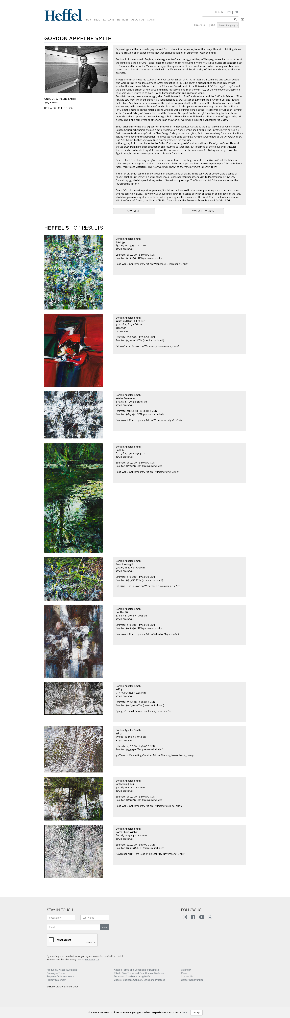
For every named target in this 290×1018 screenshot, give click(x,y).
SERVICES (123, 20)
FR (236, 12)
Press (184, 973)
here (184, 1012)
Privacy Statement (56, 979)
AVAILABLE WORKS (203, 211)
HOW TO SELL (134, 211)
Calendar (186, 969)
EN (229, 12)
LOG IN (219, 12)
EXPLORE (108, 20)
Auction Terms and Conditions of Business (136, 969)
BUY (88, 20)
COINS (151, 20)
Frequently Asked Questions (62, 969)
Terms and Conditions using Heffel (132, 976)
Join (104, 927)
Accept (196, 1012)
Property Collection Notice (60, 976)
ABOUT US (137, 20)
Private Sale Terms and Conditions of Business (139, 973)
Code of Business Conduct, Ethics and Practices (139, 979)
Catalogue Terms (56, 973)
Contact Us (187, 976)
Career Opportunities (192, 979)
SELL (97, 20)
